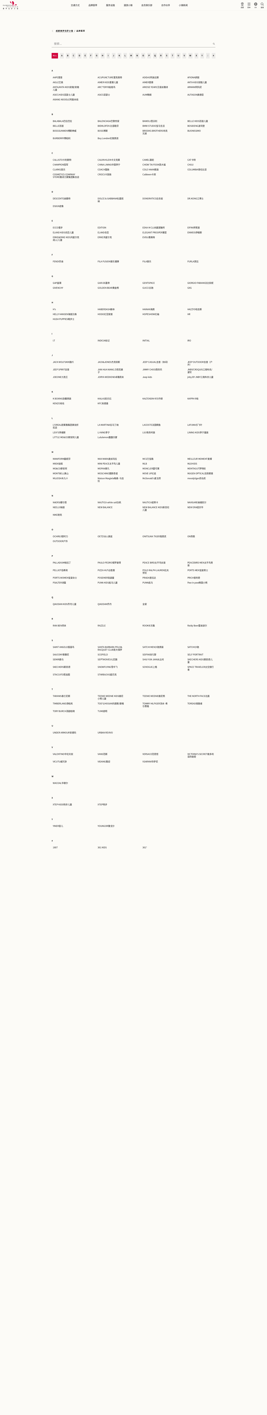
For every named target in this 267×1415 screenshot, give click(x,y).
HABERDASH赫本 (106, 309)
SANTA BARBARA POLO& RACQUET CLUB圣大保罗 (110, 648)
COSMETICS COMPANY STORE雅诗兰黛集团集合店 (66, 175)
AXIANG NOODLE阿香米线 (65, 99)
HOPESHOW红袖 (150, 314)
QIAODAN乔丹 (104, 604)
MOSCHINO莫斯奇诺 (108, 473)
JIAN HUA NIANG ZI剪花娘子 (110, 370)
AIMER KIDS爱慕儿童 (108, 82)
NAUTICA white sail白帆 (109, 502)
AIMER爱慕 (147, 82)
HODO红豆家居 (105, 314)
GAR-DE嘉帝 (104, 283)
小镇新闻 (183, 5)
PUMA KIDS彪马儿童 (108, 583)
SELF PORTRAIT (195, 654)
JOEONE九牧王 (60, 377)
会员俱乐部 (146, 5)
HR (188, 314)
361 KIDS (102, 847)
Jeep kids (147, 377)
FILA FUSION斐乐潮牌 (108, 261)
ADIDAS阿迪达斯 (150, 77)
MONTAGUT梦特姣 (196, 468)
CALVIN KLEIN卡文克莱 (109, 160)
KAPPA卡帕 (192, 398)
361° (144, 847)
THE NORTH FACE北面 (198, 696)
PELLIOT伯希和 (60, 570)
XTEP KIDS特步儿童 (62, 804)
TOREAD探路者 (194, 703)
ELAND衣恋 (103, 232)
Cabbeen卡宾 (149, 174)
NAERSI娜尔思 (60, 502)
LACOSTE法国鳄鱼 (151, 425)
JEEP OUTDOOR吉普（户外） (199, 363)
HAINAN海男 (148, 309)
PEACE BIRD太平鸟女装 (153, 562)
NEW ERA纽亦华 (195, 507)
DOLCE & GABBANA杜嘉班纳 (110, 199)
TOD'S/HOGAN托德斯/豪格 (111, 703)
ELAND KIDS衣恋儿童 (63, 232)
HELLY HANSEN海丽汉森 (65, 314)
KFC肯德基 (103, 403)
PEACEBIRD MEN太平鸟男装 (200, 564)
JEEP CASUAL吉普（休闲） (155, 362)
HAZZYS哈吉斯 (194, 309)
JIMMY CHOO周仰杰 (152, 369)
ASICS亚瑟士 (104, 95)
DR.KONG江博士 (195, 198)
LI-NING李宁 (104, 432)
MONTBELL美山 (61, 473)
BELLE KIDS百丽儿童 (197, 121)
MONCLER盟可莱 (150, 468)
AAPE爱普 (57, 77)
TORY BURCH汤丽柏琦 (64, 711)
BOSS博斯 (103, 131)
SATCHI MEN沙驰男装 (153, 647)
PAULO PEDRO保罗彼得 (109, 562)
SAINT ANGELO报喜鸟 (63, 647)
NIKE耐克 (57, 515)
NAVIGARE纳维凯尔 (196, 502)
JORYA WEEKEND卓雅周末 (111, 377)
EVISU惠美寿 (148, 237)
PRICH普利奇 (193, 578)
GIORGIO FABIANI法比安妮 (200, 283)
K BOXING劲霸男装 (62, 398)
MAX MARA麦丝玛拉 (107, 459)
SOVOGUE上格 (149, 667)
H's (54, 309)
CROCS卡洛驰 (104, 174)
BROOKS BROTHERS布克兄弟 (155, 132)
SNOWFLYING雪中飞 (108, 667)
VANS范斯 (102, 754)
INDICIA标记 (104, 340)
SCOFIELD (103, 654)
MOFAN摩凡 (103, 468)
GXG (189, 288)
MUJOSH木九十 (60, 478)
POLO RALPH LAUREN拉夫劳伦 (155, 571)
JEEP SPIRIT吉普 (61, 369)
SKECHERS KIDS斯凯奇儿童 (200, 660)
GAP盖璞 (57, 283)
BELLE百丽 (58, 126)
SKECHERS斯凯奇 (61, 667)
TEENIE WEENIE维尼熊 (153, 696)
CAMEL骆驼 (148, 160)
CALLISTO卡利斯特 (62, 160)
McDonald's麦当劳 (151, 478)
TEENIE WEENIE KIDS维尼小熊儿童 (110, 697)
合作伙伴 (165, 5)
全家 (144, 604)
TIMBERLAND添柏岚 (63, 703)
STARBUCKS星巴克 (107, 674)
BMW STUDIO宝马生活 (153, 126)
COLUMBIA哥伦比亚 (197, 169)
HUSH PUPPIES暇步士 (63, 319)
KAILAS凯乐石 (104, 398)
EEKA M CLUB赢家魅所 (153, 227)
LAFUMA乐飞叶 (194, 425)
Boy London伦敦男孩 (108, 138)
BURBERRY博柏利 (61, 138)
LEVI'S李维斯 (59, 432)
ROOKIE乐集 (148, 625)
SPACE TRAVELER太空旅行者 (200, 668)
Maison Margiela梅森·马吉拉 (111, 479)
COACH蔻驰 (103, 169)
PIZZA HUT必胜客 (106, 570)
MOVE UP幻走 (149, 473)
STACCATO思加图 (61, 674)
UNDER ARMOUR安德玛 (64, 732)
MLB (144, 463)
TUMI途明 (102, 711)
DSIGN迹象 (58, 206)
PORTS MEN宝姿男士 (197, 570)
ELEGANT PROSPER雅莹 (154, 232)
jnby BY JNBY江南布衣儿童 (200, 377)
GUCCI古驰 (147, 288)
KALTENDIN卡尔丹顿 (152, 398)
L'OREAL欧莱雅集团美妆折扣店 (66, 426)
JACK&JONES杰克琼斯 (109, 362)
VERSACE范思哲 (150, 754)
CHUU (190, 165)
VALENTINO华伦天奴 (63, 754)
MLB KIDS (192, 463)
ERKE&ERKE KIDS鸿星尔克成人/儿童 (66, 238)
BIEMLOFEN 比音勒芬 (108, 126)
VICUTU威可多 (60, 761)
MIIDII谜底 (58, 463)
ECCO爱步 (58, 227)
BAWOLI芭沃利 (149, 121)
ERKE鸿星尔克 (105, 237)
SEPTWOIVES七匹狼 (107, 659)
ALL (55, 55)
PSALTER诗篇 (59, 583)
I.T (54, 340)
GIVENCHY (58, 288)
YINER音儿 (58, 826)
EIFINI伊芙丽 (193, 227)
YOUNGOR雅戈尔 (106, 826)
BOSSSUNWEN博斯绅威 (64, 131)
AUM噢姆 (146, 95)
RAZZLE (102, 625)
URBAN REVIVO (105, 732)
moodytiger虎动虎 (196, 478)
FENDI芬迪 (58, 261)
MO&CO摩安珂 (60, 468)
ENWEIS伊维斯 (194, 232)
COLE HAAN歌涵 (150, 169)
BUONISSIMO (194, 131)
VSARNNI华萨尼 (150, 761)
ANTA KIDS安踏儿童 (197, 82)
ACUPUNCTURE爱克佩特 (110, 77)
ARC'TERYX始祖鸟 (106, 87)
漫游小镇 (128, 5)
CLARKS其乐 (59, 169)
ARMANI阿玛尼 (194, 87)
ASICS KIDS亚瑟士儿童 (64, 95)
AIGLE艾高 (58, 82)
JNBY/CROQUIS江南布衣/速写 (199, 370)
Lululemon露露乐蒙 (107, 437)
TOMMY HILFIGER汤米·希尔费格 (155, 704)
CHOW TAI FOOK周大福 (154, 165)
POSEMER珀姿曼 (106, 578)
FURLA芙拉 (192, 261)
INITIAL (146, 340)
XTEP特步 (102, 804)
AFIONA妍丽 (193, 77)
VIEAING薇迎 (104, 761)
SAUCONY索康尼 (61, 654)
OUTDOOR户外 (60, 541)
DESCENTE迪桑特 (61, 198)
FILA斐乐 (146, 261)
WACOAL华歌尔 (60, 783)
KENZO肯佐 (58, 403)
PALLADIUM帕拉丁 (62, 562)
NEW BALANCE (105, 507)
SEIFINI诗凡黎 (149, 654)
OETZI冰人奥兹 (105, 536)
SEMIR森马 (58, 659)
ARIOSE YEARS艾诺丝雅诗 (155, 87)
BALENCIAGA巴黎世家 (108, 121)
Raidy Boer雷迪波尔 (197, 625)
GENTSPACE (148, 283)
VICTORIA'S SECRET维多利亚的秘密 (200, 755)
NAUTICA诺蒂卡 (150, 502)
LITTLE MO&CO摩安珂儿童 (66, 437)
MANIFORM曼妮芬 (62, 459)
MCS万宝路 (147, 459)
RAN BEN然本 (59, 625)
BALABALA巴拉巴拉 (62, 121)
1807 (55, 847)
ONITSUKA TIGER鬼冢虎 (154, 536)
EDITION (102, 227)
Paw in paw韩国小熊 (197, 583)
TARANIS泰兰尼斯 (61, 696)
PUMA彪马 (147, 583)
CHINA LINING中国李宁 (109, 165)
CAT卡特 (191, 160)
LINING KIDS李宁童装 (197, 432)
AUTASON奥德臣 (195, 95)
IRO (189, 340)
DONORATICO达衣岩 (152, 198)
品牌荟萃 (92, 5)
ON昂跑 (191, 536)
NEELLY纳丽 (59, 507)
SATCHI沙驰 (193, 647)
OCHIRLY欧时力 (60, 536)
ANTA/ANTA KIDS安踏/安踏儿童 (66, 88)
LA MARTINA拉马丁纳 (108, 425)
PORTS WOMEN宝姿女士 (65, 578)
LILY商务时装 (148, 432)
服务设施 (110, 5)
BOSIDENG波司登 (196, 126)
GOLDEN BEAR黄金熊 (108, 288)
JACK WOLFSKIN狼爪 (63, 362)
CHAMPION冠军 (60, 165)
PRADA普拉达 (149, 578)
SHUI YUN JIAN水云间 (153, 659)
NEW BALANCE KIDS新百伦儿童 (155, 508)
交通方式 (75, 5)
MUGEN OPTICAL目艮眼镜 (200, 473)
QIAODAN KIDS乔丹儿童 (64, 604)
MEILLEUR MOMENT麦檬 (199, 459)
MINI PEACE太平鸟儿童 (109, 463)
